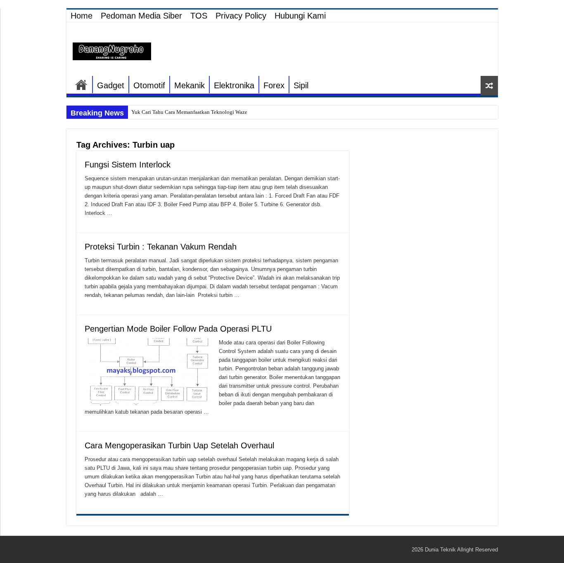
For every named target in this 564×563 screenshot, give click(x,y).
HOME (81, 84)
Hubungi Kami (300, 15)
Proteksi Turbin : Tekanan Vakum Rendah (161, 246)
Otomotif (149, 85)
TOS (198, 15)
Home (81, 15)
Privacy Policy (241, 15)
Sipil (301, 85)
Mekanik (189, 85)
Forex (273, 85)
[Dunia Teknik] (112, 50)
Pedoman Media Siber (141, 15)
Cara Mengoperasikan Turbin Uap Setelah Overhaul (179, 445)
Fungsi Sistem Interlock (128, 164)
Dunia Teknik (441, 550)
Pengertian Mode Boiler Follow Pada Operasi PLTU (178, 328)
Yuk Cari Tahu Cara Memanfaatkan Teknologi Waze (189, 112)
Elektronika (234, 85)
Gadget (110, 85)
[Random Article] (489, 85)
